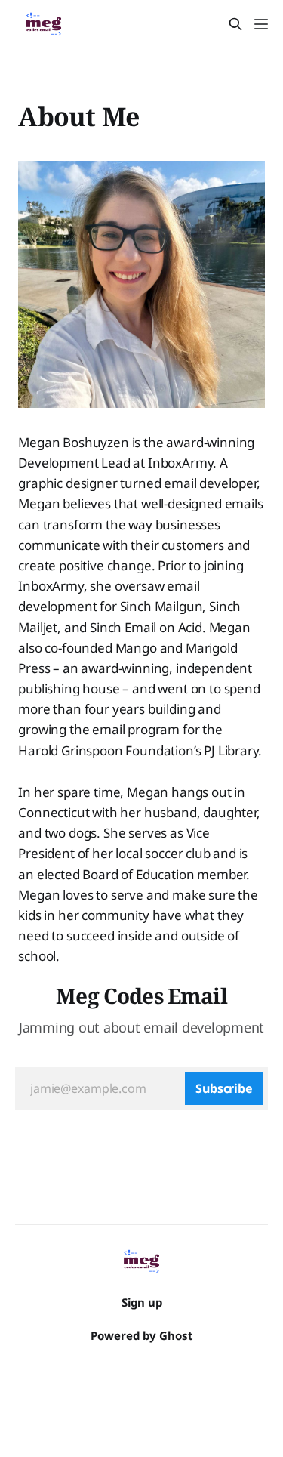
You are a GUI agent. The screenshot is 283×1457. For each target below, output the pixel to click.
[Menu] (261, 24)
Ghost (176, 1335)
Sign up (142, 1302)
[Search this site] (235, 24)
